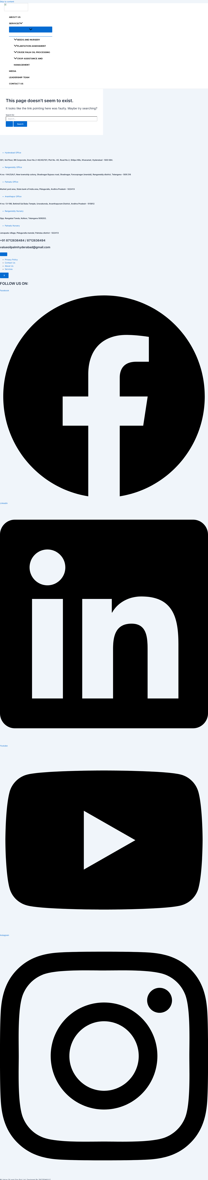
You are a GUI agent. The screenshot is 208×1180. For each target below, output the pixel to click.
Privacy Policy (11, 259)
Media (12, 71)
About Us (14, 17)
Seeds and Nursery (28, 40)
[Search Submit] (9, 124)
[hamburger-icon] (3, 254)
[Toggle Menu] (30, 29)
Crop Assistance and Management (28, 61)
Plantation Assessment (31, 46)
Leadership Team (19, 77)
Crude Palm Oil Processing (33, 52)
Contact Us (16, 83)
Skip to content (7, 1)
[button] (21, 23)
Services (14, 23)
